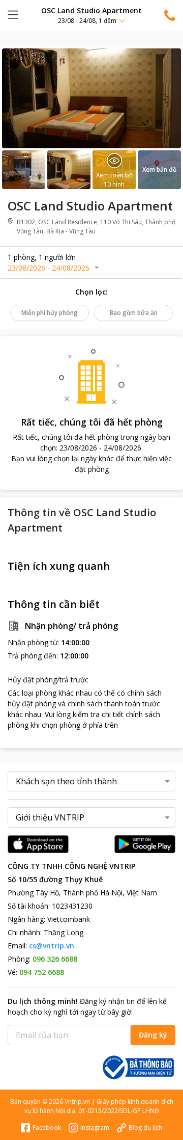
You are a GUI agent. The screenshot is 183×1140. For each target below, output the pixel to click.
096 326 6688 (55, 959)
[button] (91, 15)
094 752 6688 (41, 972)
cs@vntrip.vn (51, 945)
